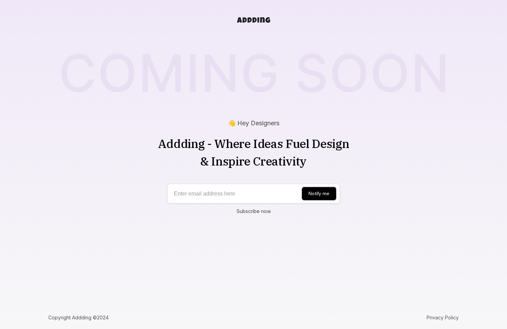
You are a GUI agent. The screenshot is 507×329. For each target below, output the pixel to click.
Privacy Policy (443, 317)
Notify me (318, 193)
